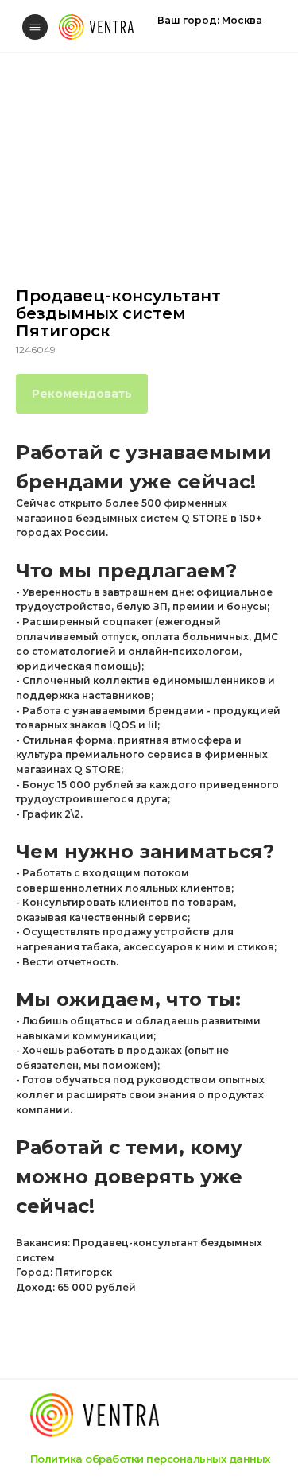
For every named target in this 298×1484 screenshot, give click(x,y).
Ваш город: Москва (209, 20)
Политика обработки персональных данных (150, 1458)
